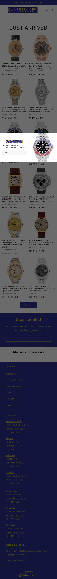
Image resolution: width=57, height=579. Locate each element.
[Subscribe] (24, 152)
